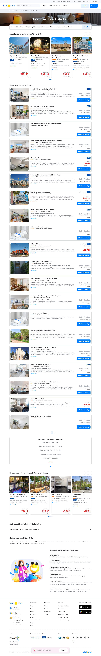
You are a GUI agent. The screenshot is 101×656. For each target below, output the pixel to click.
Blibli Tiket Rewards (76, 1)
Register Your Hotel (63, 617)
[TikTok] (73, 641)
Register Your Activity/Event (65, 620)
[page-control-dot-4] (51, 516)
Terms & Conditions (63, 614)
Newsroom (33, 609)
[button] (86, 34)
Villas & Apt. (47, 611)
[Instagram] (88, 637)
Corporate (32, 614)
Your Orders (86, 1)
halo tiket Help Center (63, 606)
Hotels (46, 609)
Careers (32, 611)
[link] (85, 6)
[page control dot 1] (50, 466)
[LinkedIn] (81, 637)
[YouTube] (85, 637)
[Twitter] (77, 637)
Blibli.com (32, 626)
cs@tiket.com (17, 614)
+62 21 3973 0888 (18, 624)
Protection (32, 623)
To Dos (46, 614)
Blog (31, 606)
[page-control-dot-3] (50, 516)
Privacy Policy (61, 611)
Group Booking (62, 609)
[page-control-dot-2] (51, 79)
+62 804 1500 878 (18, 620)
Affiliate (32, 617)
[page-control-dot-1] (50, 79)
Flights (46, 606)
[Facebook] (73, 637)
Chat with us (17, 609)
